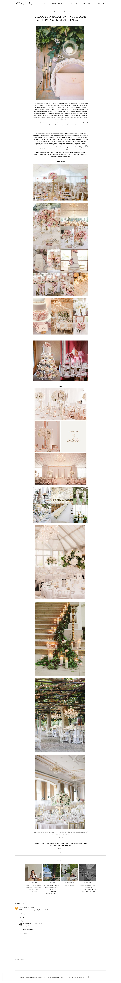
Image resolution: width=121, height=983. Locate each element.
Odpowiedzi (23, 921)
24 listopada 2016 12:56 (29, 907)
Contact (91, 3)
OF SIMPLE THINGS (27, 923)
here (55, 105)
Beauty (46, 3)
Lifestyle (69, 3)
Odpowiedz (21, 917)
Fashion (53, 3)
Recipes (77, 3)
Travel (84, 3)
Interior (61, 3)
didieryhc (21, 907)
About (99, 3)
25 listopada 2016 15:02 (39, 923)
